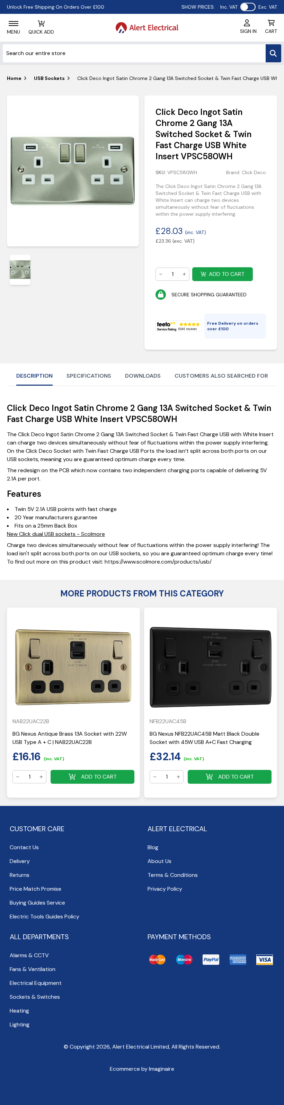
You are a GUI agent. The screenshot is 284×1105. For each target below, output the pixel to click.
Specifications (88, 375)
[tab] (20, 270)
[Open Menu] (13, 23)
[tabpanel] (73, 171)
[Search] (273, 53)
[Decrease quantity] (161, 274)
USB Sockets (49, 78)
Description (34, 375)
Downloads (143, 375)
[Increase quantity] (184, 274)
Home (14, 78)
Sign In (248, 31)
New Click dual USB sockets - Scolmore (56, 534)
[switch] (248, 7)
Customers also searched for (221, 375)
